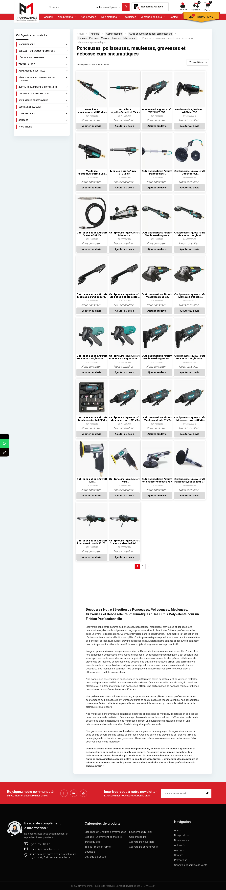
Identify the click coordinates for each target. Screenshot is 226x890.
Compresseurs (27, 113)
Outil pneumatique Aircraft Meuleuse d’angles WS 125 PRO (91, 357)
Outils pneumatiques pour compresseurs (150, 33)
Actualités (130, 17)
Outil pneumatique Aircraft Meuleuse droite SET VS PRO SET (91, 419)
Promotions (204, 16)
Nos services (88, 17)
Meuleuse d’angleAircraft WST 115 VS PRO (157, 110)
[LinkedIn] (73, 793)
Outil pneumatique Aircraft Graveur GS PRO (91, 234)
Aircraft (95, 33)
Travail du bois (27, 64)
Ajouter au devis (91, 126)
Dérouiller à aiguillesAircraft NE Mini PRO (91, 111)
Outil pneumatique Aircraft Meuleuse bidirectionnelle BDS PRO (124, 234)
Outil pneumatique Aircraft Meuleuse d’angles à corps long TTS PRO (157, 234)
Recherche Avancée (152, 6)
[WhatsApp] (4, 443)
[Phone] (4, 452)
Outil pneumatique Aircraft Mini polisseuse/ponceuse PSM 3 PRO (91, 480)
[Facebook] (64, 793)
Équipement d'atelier (30, 107)
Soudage (23, 120)
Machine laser (27, 44)
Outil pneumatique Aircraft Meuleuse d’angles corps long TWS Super (91, 295)
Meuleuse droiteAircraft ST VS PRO (124, 172)
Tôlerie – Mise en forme (31, 57)
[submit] (207, 793)
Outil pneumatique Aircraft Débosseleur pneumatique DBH (157, 172)
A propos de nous (151, 17)
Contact (174, 17)
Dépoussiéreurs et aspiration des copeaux (37, 79)
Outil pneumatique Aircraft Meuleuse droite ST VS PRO (157, 419)
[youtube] (83, 793)
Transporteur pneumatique (34, 94)
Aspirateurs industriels (32, 71)
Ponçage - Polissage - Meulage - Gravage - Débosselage (107, 38)
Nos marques (109, 17)
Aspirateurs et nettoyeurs (33, 100)
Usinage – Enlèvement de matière (37, 51)
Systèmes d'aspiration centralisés (38, 87)
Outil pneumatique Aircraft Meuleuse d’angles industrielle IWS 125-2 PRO (157, 295)
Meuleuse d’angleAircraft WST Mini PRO (189, 110)
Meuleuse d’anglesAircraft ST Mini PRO (91, 172)
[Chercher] (126, 7)
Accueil (48, 17)
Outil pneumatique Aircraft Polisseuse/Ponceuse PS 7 (157, 480)
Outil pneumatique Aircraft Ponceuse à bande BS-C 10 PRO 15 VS (91, 542)
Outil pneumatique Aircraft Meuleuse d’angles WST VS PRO (157, 357)
